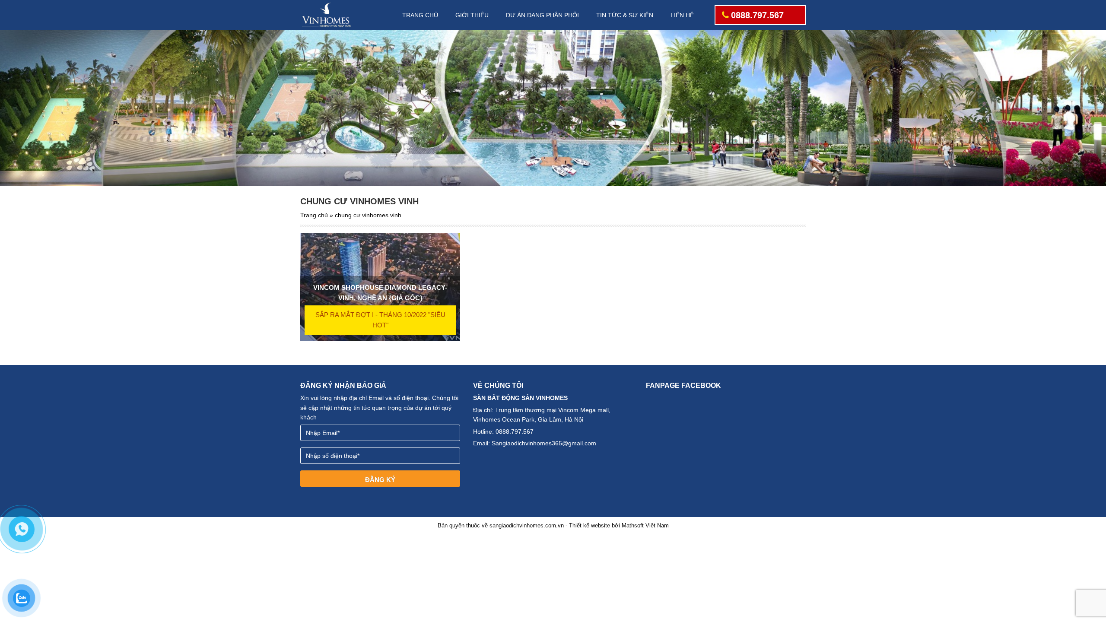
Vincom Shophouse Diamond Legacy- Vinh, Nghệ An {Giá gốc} (380, 292)
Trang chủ (420, 15)
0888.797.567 (757, 15)
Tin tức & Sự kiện (624, 15)
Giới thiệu (472, 15)
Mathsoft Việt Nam (645, 525)
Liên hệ (682, 15)
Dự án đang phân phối (542, 15)
